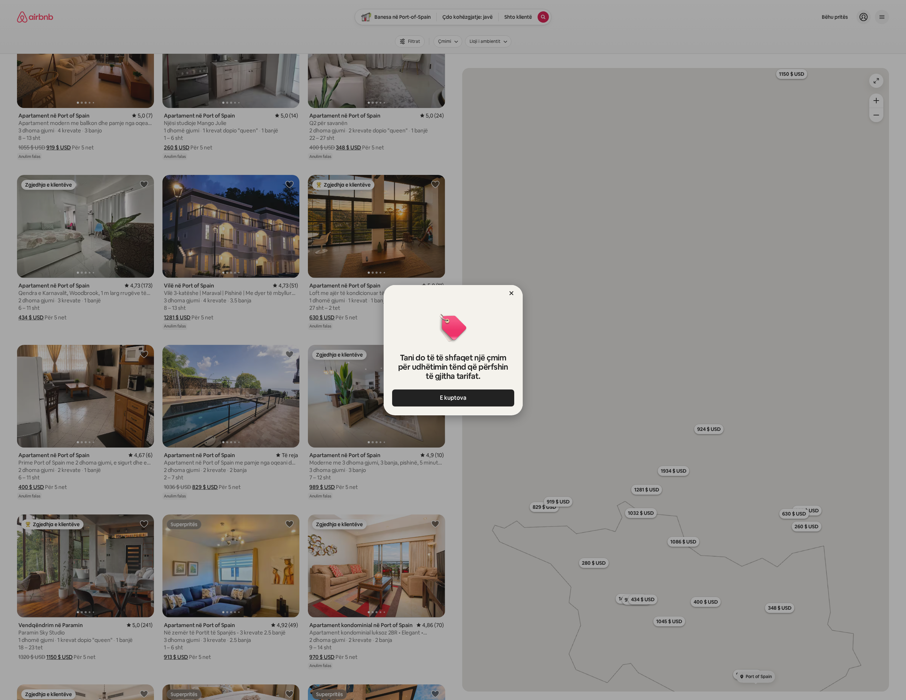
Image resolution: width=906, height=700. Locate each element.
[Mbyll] (511, 293)
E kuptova (453, 398)
